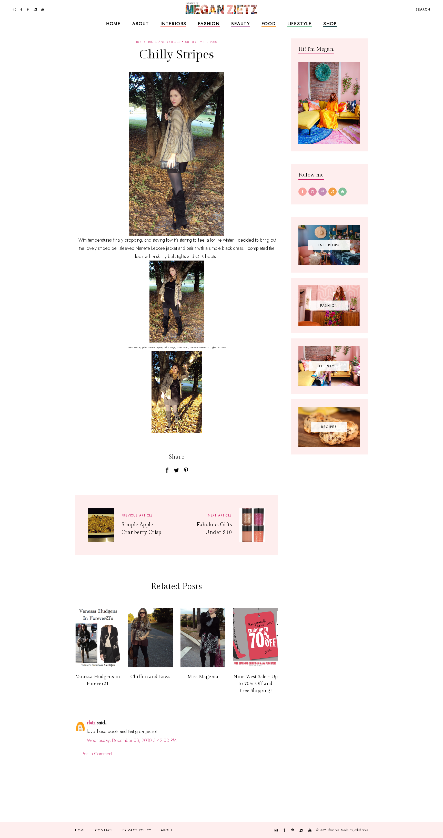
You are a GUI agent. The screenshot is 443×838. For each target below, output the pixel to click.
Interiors (173, 23)
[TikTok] (332, 192)
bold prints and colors (158, 42)
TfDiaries (333, 829)
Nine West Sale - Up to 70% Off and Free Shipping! (255, 683)
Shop (330, 23)
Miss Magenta (202, 676)
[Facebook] (302, 192)
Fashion (209, 23)
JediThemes (361, 829)
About (140, 23)
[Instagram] (312, 192)
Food (268, 23)
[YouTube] (342, 192)
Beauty (240, 23)
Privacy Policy (137, 830)
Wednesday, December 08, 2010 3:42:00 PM (132, 740)
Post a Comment (97, 753)
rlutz (91, 722)
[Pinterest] (322, 192)
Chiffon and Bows (150, 676)
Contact (104, 830)
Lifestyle (299, 23)
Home (113, 23)
